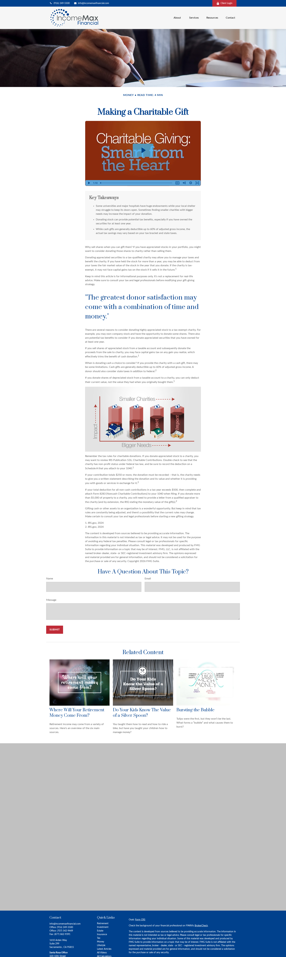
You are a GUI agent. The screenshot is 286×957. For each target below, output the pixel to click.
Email (148, 578)
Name (49, 578)
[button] (177, 18)
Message (51, 600)
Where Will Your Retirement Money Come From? (76, 712)
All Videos (102, 953)
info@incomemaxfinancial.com (93, 3)
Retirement (102, 923)
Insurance (102, 934)
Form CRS (140, 920)
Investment (102, 927)
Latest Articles (104, 949)
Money (100, 942)
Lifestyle (101, 945)
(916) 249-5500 (62, 3)
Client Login (226, 3)
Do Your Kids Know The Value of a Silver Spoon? (142, 712)
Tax (98, 938)
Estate (100, 931)
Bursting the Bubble (195, 710)
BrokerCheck (201, 926)
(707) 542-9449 (65, 931)
